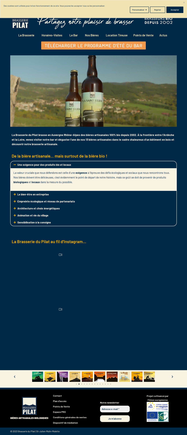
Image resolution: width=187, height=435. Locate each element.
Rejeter (157, 9)
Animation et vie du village (32, 215)
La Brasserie (26, 35)
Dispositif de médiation (65, 422)
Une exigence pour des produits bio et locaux (44, 164)
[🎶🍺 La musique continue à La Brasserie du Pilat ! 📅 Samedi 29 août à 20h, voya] (93, 276)
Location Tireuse (117, 35)
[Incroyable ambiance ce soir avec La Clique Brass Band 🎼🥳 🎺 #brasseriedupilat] (39, 276)
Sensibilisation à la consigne (34, 222)
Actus (163, 35)
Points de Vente (143, 35)
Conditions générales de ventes (70, 417)
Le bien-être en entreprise (33, 194)
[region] (93, 9)
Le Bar (74, 35)
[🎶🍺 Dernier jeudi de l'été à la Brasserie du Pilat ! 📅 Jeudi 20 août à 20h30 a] (93, 331)
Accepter (175, 9)
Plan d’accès (59, 401)
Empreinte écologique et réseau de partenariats (46, 201)
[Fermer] (184, 2)
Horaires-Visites (52, 35)
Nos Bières (92, 35)
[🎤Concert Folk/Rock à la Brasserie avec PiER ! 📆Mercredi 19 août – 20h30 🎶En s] (148, 331)
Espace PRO (59, 411)
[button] (93, 164)
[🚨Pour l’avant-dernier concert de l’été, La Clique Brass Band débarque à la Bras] (148, 276)
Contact (57, 395)
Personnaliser (138, 9)
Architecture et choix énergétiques (38, 208)
